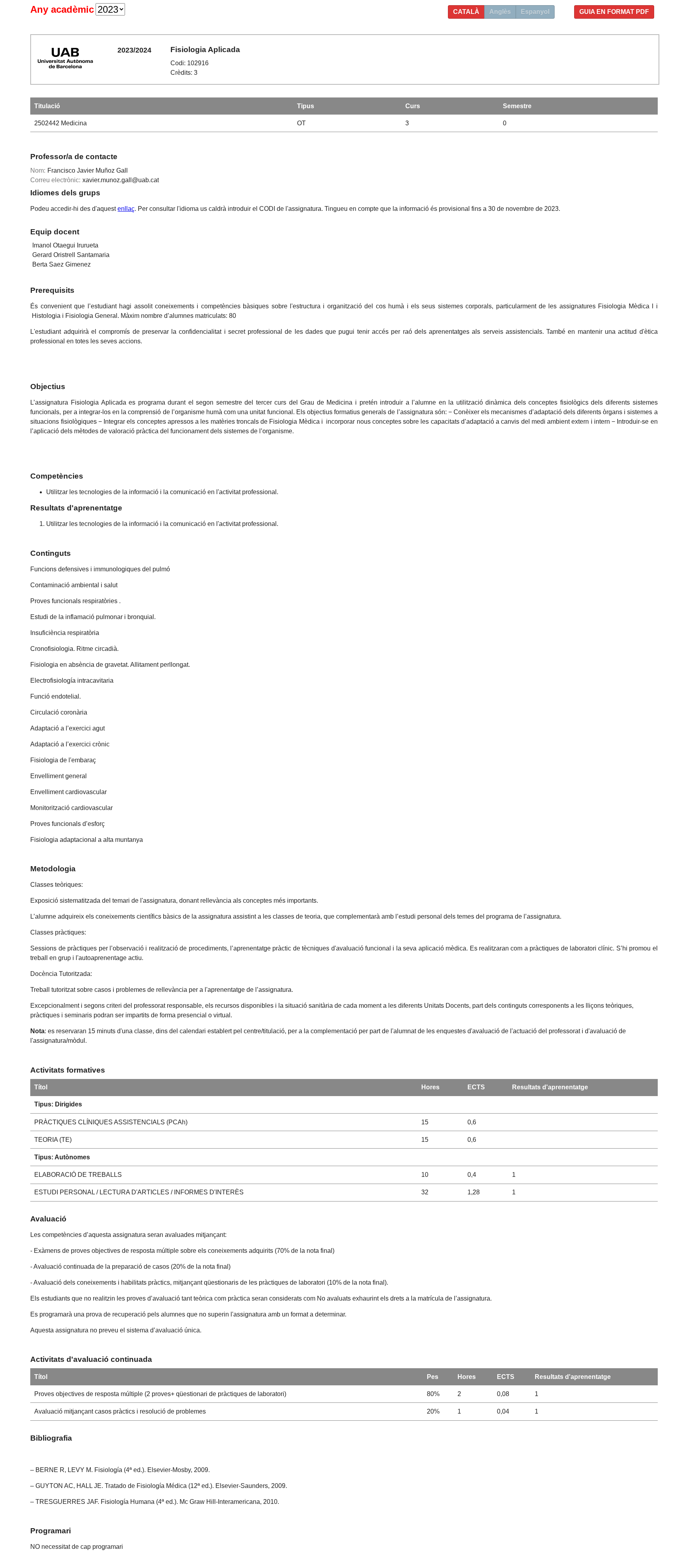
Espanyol (535, 11)
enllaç (126, 208)
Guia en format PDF (614, 11)
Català (466, 11)
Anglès (500, 11)
